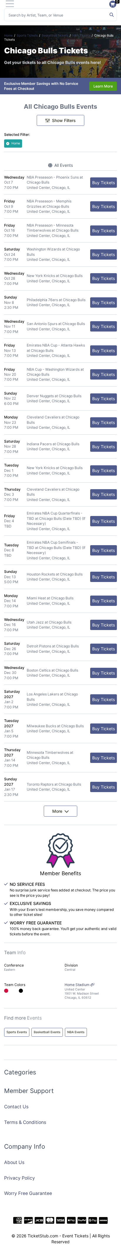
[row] (60, 182)
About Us (14, 1162)
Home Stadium (82, 990)
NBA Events (76, 1032)
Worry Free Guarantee (28, 1193)
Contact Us (16, 1106)
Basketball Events (47, 1032)
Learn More (103, 86)
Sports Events (16, 1032)
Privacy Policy (19, 1178)
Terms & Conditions (25, 1122)
